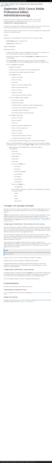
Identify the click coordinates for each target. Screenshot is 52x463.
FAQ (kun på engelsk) (13, 257)
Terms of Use (32, 462)
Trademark (27, 462)
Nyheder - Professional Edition (34, 21)
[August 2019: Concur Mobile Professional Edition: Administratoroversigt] (49, 3)
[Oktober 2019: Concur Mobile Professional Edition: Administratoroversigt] (50, 3)
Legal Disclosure (21, 462)
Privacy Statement (14, 462)
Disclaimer (8, 462)
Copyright (3, 462)
